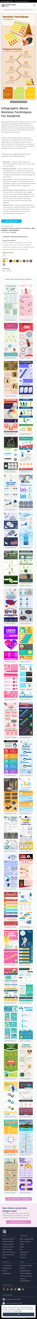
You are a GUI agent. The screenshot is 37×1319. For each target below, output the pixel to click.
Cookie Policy (18, 1311)
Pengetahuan (24, 1252)
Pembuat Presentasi (8, 1252)
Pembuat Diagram (8, 1244)
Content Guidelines (26, 1273)
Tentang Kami (6, 1265)
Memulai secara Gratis (18, 1222)
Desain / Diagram (25, 1241)
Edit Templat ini (11, 221)
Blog (21, 1249)
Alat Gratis (23, 1254)
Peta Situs (23, 1257)
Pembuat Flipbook (8, 1241)
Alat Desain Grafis (8, 1247)
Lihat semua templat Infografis (18, 1199)
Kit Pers (4, 1271)
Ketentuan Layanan (26, 1265)
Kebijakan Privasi (25, 1271)
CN (15, 232)
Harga (4, 1257)
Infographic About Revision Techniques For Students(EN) (16, 228)
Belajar (22, 1247)
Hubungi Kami (6, 1273)
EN (11, 232)
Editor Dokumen (7, 1249)
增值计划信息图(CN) (14, 230)
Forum (22, 1244)
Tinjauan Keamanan (26, 1276)
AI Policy (22, 1268)
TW (13, 232)
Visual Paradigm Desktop (21, 1)
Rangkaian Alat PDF (8, 1239)
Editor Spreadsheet (8, 1254)
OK (18, 1314)
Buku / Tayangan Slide (27, 1239)
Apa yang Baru (6, 1268)
